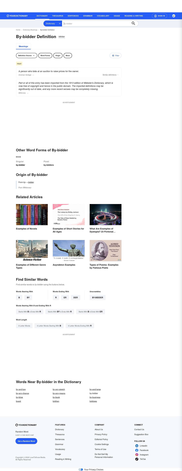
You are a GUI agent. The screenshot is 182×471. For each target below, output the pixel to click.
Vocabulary (60, 449)
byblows (93, 401)
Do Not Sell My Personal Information (104, 456)
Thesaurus (60, 434)
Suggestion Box (141, 434)
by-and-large (95, 389)
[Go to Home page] (17, 16)
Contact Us (139, 429)
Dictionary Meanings (30, 30)
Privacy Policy (101, 434)
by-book (56, 397)
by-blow (19, 397)
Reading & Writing (63, 459)
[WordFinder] (173, 15)
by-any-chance (22, 393)
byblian (56, 401)
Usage (58, 454)
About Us (99, 429)
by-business (95, 397)
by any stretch (59, 389)
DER (75, 297)
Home (18, 30)
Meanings (23, 46)
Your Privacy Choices (93, 469)
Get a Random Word (26, 441)
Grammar (59, 444)
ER (65, 297)
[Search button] (134, 23)
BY (28, 297)
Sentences (60, 439)
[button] (159, 15)
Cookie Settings (102, 444)
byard (18, 401)
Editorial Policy (101, 439)
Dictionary (50, 23)
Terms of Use (100, 449)
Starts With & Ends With (29, 311)
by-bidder (97, 297)
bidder (31, 182)
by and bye (21, 389)
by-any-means (59, 393)
